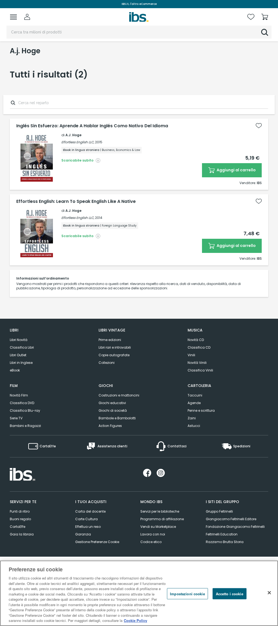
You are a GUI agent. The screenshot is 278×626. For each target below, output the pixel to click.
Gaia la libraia (22, 534)
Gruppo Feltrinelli (219, 511)
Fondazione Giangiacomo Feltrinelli (235, 526)
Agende (194, 403)
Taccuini (195, 395)
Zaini (192, 418)
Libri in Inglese (21, 362)
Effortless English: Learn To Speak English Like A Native (76, 201)
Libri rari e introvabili (115, 347)
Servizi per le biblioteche (159, 511)
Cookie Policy (135, 620)
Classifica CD (199, 347)
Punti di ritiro (20, 511)
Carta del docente (90, 511)
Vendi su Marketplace (158, 526)
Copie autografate (114, 355)
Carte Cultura (86, 519)
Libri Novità (18, 339)
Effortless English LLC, (77, 142)
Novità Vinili (197, 362)
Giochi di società (113, 410)
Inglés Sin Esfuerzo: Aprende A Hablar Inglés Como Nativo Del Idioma (92, 126)
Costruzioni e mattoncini (119, 395)
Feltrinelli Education (222, 534)
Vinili (191, 355)
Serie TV (16, 418)
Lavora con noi (152, 534)
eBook (15, 370)
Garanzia (83, 534)
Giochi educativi (112, 403)
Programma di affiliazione (162, 519)
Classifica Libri (22, 347)
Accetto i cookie (229, 593)
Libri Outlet (18, 355)
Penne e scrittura (201, 410)
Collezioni (107, 362)
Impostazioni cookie (187, 593)
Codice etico (151, 542)
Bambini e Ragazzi (25, 425)
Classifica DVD (22, 403)
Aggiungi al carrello (236, 170)
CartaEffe (17, 526)
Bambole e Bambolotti (117, 418)
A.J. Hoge (73, 135)
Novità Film (19, 395)
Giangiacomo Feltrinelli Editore (231, 519)
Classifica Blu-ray (25, 410)
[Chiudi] (269, 593)
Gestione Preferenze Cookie (97, 542)
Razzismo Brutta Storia (225, 542)
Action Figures (110, 425)
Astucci (194, 425)
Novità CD (196, 339)
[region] (139, 593)
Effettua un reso (88, 526)
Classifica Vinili (200, 370)
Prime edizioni (110, 339)
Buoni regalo (20, 519)
